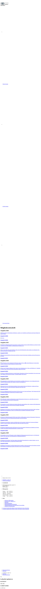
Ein (1, 583)
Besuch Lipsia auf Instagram (16, 509)
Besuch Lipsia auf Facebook (16, 508)
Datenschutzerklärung (8, 503)
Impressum (6, 502)
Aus (3, 583)
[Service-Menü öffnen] (0, 325)
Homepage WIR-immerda (9, 500)
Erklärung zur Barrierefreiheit (10, 506)
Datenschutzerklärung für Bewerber (11, 504)
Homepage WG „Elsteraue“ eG (10, 501)
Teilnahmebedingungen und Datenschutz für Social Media (14, 505)
